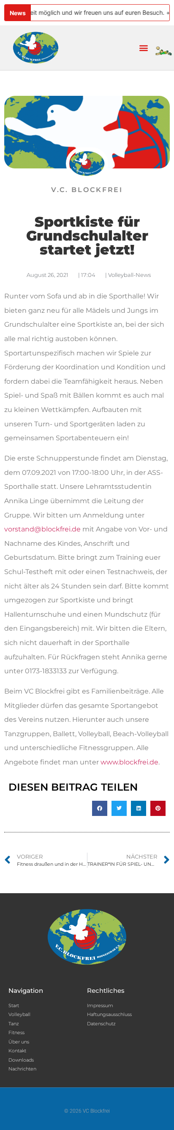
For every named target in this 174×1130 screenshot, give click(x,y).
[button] (144, 48)
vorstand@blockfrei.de (42, 529)
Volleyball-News (129, 274)
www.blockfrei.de (129, 762)
